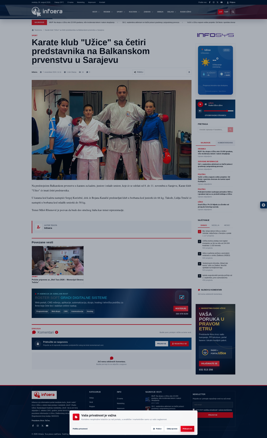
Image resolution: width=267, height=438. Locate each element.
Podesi (158, 429)
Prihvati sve (187, 429)
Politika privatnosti (80, 429)
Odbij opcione (172, 429)
